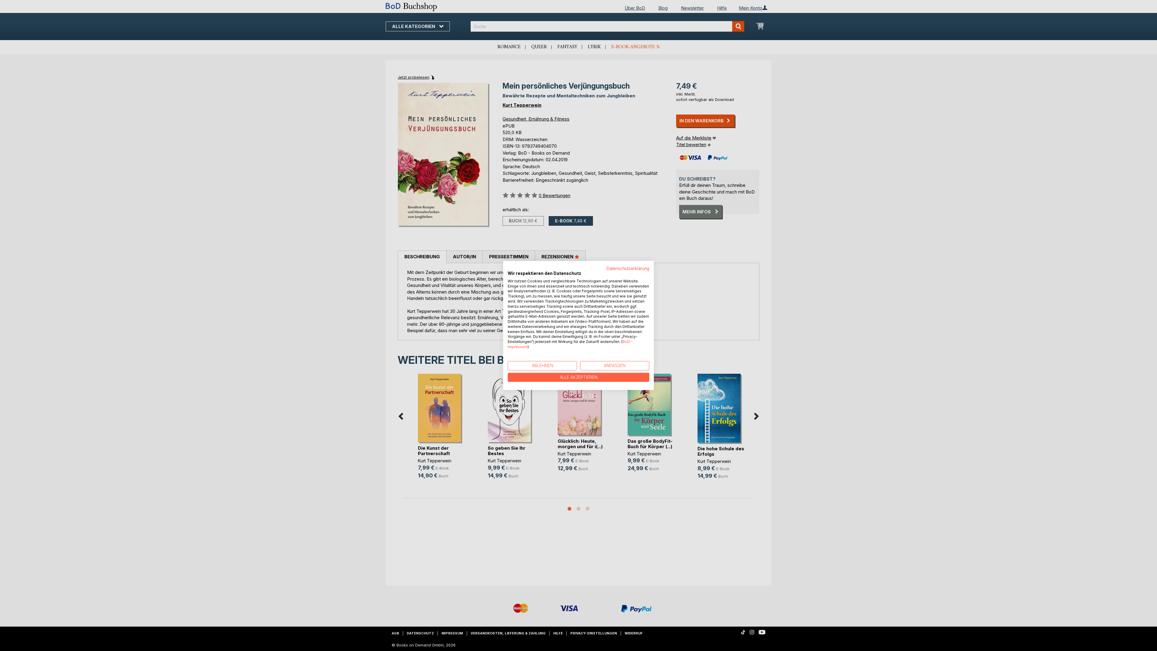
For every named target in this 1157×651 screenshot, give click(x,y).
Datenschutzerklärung (628, 268)
